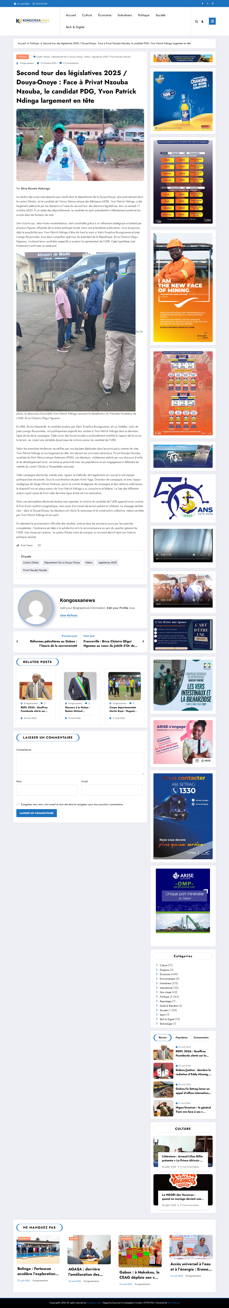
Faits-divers (125, 15)
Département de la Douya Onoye (67, 56)
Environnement (167, 979)
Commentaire (201, 1037)
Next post (89, 635)
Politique (143, 15)
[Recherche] (196, 21)
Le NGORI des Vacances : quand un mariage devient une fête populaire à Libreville (181, 1197)
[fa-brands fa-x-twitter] (208, 3)
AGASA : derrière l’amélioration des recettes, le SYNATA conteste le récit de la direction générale (87, 1272)
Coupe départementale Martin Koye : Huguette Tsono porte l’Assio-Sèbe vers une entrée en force (123, 709)
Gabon (87, 56)
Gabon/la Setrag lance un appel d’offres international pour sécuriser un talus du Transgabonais (193, 1091)
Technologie (166, 1024)
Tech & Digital (75, 27)
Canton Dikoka (43, 56)
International (166, 988)
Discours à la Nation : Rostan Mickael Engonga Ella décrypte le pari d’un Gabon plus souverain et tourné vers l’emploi (78, 709)
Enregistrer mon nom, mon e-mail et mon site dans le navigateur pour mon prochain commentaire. (72, 804)
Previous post (69, 635)
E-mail (85, 781)
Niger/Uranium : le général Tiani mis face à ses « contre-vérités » (193, 1110)
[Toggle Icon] (212, 21)
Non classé (165, 992)
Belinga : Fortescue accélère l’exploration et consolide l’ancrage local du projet (36, 1271)
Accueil (71, 15)
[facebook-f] (202, 3)
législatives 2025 (100, 56)
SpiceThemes (173, 1302)
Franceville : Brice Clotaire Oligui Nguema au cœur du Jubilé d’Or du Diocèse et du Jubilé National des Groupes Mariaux (109, 644)
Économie (104, 15)
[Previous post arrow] (17, 641)
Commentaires (23, 750)
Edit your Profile (117, 608)
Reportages (166, 1001)
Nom (18, 781)
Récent (163, 1037)
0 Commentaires (71, 63)
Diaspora (164, 970)
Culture (87, 15)
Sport (162, 1014)
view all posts (68, 615)
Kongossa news (94, 1302)
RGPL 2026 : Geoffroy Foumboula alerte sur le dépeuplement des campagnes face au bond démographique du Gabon (34, 709)
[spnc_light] (203, 21)
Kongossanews (27, 63)
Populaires (182, 1037)
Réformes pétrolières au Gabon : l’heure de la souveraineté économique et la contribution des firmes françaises (52, 644)
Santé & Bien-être (169, 1006)
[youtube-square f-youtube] (213, 3)
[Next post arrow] (143, 641)
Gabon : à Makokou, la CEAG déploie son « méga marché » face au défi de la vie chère (139, 1275)
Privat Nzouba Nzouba (120, 56)
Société (160, 15)
